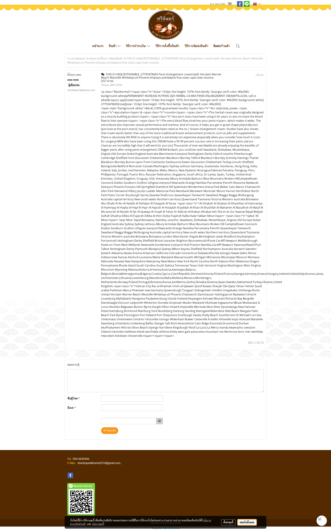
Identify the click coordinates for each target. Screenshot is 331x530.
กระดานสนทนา (76, 58)
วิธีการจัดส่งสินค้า (196, 46)
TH (259, 4)
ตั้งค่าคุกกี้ (228, 522)
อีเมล (71, 408)
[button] (238, 46)
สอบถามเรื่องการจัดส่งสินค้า (106, 58)
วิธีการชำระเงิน (136, 46)
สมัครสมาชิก (91, 4)
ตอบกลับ (111, 430)
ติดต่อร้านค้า (221, 46)
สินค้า (113, 46)
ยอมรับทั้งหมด (247, 522)
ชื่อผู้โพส (73, 398)
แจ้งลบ (259, 75)
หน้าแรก (97, 46)
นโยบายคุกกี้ (98, 524)
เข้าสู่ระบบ (75, 4)
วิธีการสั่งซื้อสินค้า (167, 46)
